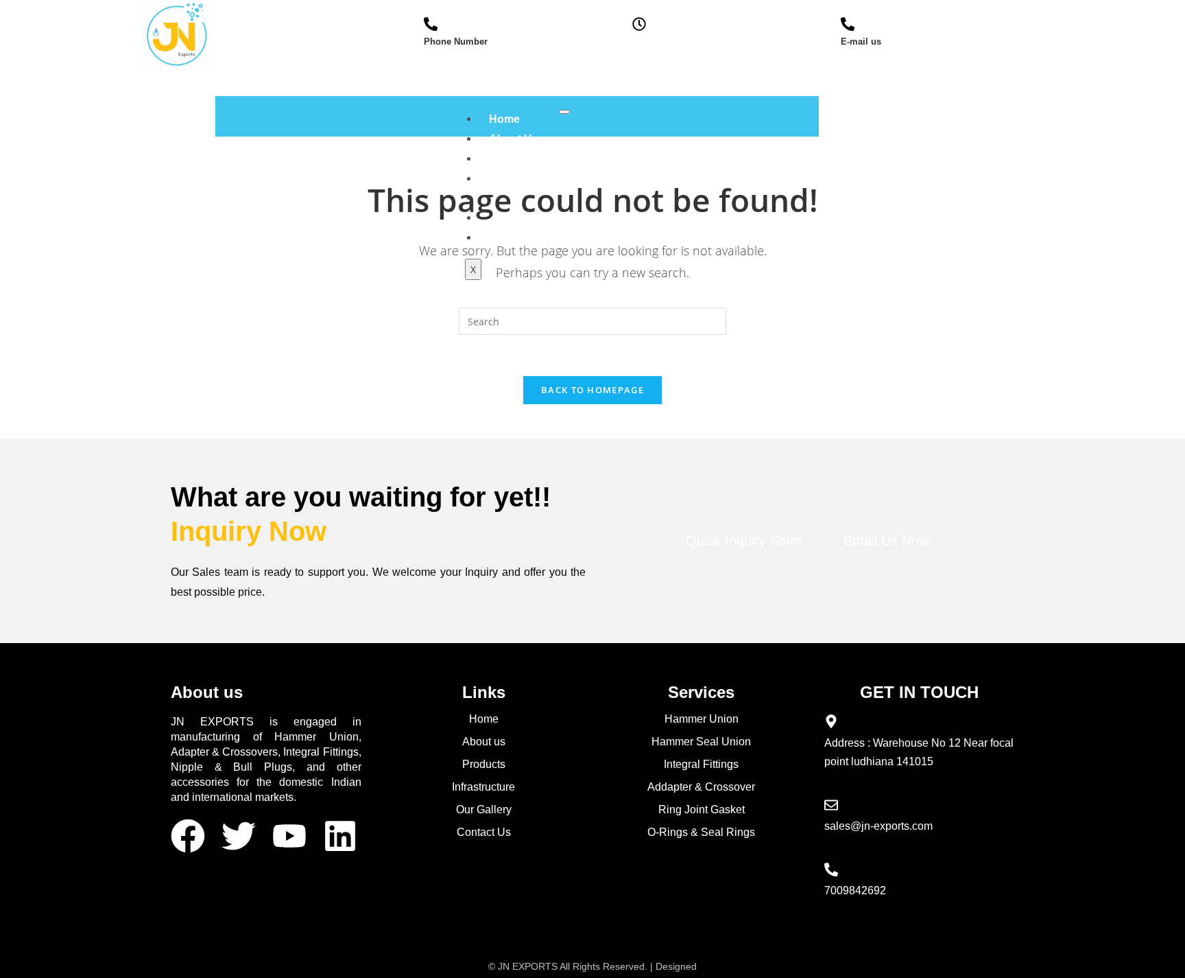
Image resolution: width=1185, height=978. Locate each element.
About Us (513, 139)
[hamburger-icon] (564, 112)
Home (504, 119)
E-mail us (861, 41)
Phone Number (456, 41)
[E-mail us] (847, 24)
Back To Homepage (592, 390)
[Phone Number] (431, 24)
